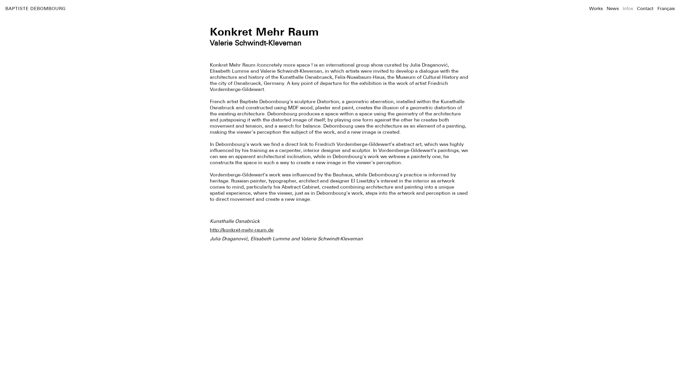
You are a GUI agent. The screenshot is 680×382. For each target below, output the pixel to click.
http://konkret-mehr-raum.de (242, 230)
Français (666, 8)
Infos (628, 8)
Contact (645, 8)
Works (596, 8)
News (613, 8)
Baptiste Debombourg (35, 8)
